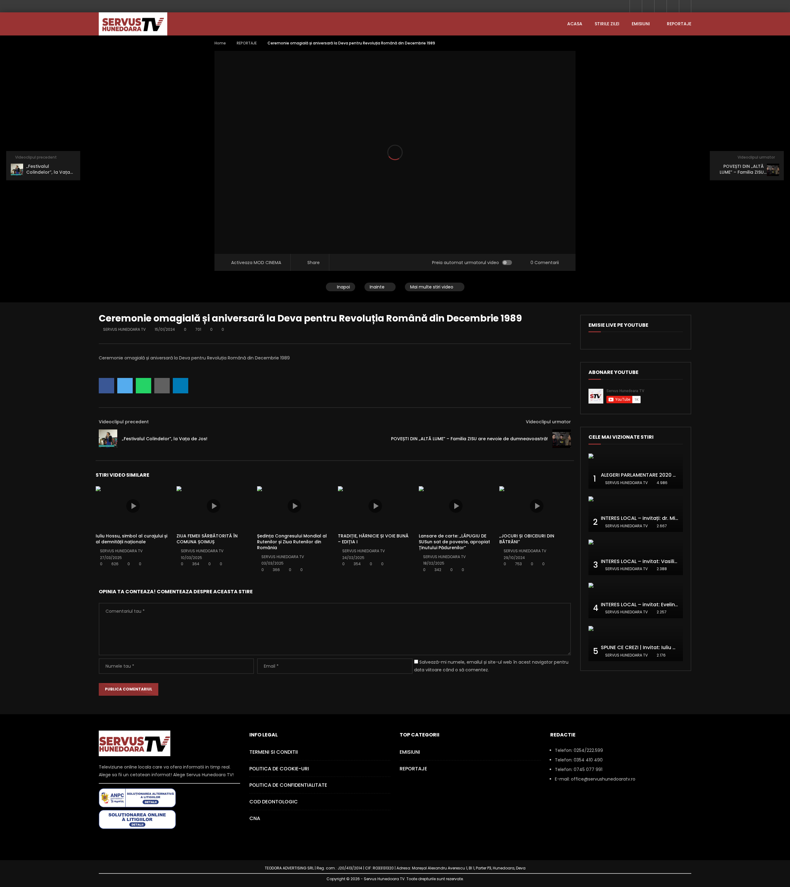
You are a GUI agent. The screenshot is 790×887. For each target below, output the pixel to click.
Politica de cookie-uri (279, 768)
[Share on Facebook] (106, 385)
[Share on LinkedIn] (180, 385)
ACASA (574, 24)
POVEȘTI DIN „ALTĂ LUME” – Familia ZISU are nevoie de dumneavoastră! (469, 439)
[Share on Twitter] (125, 385)
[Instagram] (673, 6)
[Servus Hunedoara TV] (133, 24)
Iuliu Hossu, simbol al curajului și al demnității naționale (131, 539)
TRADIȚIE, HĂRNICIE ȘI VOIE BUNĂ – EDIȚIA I (373, 539)
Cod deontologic (273, 801)
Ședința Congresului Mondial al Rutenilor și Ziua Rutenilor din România (292, 542)
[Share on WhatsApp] (143, 385)
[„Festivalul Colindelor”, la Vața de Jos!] (108, 438)
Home (220, 43)
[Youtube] (660, 6)
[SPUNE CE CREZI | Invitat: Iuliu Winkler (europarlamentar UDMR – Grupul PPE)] (635, 643)
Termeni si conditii (273, 752)
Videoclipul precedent (124, 422)
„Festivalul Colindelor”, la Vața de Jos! (164, 439)
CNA (254, 818)
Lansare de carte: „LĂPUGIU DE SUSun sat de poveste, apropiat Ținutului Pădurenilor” (454, 542)
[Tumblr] (648, 6)
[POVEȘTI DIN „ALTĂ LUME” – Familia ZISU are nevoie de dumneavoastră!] (561, 438)
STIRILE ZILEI (607, 24)
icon (133, 506)
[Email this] (162, 385)
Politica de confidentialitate (288, 785)
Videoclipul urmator (548, 422)
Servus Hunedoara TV (124, 329)
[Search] (685, 6)
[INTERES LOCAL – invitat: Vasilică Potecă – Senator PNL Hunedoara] (635, 557)
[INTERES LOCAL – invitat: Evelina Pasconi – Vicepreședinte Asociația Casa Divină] (635, 600)
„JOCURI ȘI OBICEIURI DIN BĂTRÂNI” (526, 539)
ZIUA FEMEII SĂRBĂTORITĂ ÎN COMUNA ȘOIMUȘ (207, 539)
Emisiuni (641, 24)
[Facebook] (636, 6)
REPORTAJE (679, 24)
